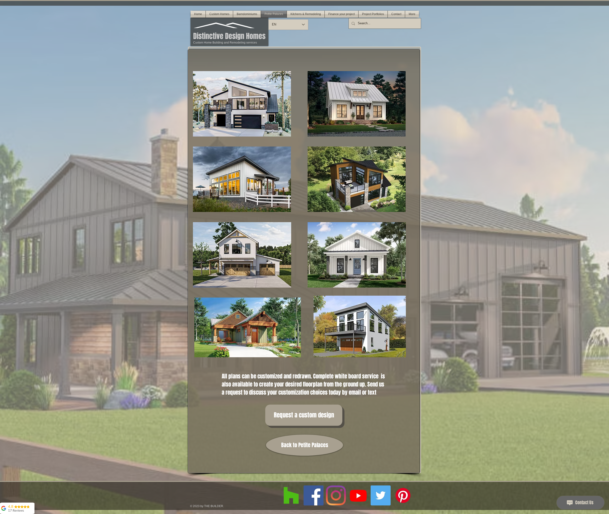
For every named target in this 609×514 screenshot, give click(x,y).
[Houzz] (291, 495)
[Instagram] (336, 495)
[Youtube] (358, 495)
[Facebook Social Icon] (314, 495)
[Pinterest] (403, 495)
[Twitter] (381, 495)
